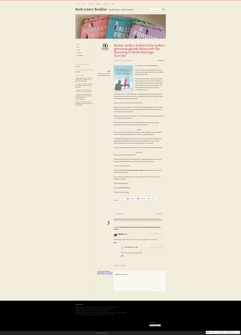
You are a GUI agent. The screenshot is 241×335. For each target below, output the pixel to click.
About (84, 4)
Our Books (79, 52)
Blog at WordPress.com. (101, 333)
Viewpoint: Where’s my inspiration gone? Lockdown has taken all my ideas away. (84, 85)
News (113, 4)
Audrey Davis (101, 73)
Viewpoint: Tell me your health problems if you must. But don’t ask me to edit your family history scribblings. (100, 312)
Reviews (98, 4)
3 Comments (161, 60)
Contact (90, 4)
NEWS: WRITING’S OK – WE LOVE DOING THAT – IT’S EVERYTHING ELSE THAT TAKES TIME (83, 79)
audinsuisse (121, 234)
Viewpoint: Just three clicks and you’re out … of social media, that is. (91, 310)
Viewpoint (106, 4)
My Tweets (77, 66)
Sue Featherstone (123, 60)
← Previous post (119, 213)
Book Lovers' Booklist (91, 9)
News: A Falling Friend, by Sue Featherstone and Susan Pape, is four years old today (84, 103)
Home (77, 4)
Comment (159, 288)
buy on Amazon (124, 192)
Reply (115, 242)
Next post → (159, 213)
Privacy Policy (80, 55)
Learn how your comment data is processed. (105, 273)
